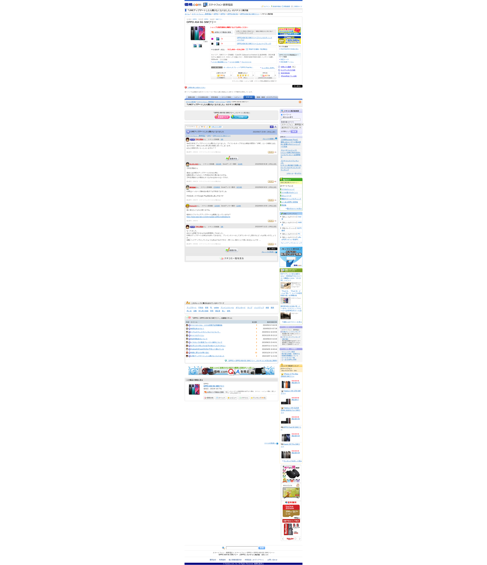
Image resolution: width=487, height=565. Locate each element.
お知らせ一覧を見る (294, 173)
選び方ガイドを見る (294, 209)
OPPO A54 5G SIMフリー (222, 136)
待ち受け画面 (203, 311)
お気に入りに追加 (216, 126)
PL (211, 308)
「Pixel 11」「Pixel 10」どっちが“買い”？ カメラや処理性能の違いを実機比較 (291, 293)
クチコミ (244, 398)
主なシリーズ (286, 196)
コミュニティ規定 (288, 352)
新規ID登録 (277, 6)
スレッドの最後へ (269, 139)
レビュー (233, 398)
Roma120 (193, 206)
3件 (222, 139)
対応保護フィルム (287, 62)
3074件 (239, 187)
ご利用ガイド (297, 6)
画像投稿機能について (290, 356)
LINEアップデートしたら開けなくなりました (207, 132)
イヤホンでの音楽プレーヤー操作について (206, 342)
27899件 (217, 187)
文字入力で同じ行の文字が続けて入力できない (208, 346)
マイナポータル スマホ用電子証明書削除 (206, 325)
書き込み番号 (288, 117)
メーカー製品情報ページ (220, 62)
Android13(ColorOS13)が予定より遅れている (207, 349)
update (216, 308)
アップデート (192, 308)
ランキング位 (259, 398)
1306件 (217, 206)
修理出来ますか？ (197, 329)
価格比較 (210, 398)
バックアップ (259, 308)
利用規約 (222, 560)
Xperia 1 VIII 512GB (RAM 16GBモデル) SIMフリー (290, 410)
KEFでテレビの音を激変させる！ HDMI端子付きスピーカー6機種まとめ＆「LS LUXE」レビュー (291, 277)
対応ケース (285, 59)
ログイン (267, 6)
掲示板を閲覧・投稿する (291, 354)
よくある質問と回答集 (289, 202)
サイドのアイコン (197, 335)
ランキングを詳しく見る (293, 461)
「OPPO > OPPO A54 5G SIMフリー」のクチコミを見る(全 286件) (252, 361)
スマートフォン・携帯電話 (205, 102)
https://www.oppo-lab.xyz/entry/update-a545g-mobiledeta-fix (208, 217)
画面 (267, 308)
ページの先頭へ (270, 443)
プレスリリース (246, 62)
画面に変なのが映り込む (200, 352)
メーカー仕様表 (234, 62)
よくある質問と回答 (289, 360)
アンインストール (227, 308)
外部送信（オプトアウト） (255, 560)
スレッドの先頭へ (268, 252)
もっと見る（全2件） (268, 67)
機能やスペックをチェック (291, 199)
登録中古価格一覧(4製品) (258, 49)
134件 (238, 206)
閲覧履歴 (287, 6)
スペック (221, 398)
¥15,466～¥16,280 (236, 49)
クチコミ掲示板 (191, 102)
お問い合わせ (272, 560)
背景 (211, 311)
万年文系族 (199, 139)
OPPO (195, 19)
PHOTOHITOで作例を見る (290, 49)
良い (223, 311)
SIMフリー (219, 19)
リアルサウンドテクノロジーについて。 (206, 332)
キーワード (287, 115)
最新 (272, 308)
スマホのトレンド (288, 189)
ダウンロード (241, 308)
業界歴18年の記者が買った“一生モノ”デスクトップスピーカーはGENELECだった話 (291, 308)
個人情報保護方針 (235, 560)
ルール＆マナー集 (288, 358)
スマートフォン (220, 102)
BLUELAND (194, 164)
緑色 (228, 311)
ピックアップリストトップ (292, 243)
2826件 (218, 164)
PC (299, 234)
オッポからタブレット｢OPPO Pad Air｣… (238, 67)
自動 (195, 311)
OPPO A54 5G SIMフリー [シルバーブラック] (254, 44)
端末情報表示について (199, 339)
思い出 (189, 311)
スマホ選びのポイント (289, 192)
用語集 (283, 205)
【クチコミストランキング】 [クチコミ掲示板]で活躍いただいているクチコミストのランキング (291, 165)
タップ (249, 308)
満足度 (217, 311)
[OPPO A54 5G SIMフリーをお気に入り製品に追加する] (221, 33)
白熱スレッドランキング (291, 332)
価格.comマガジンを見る (292, 322)
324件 (240, 164)
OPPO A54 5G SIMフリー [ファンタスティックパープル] (254, 39)
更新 (206, 308)
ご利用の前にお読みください (196, 87)
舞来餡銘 (193, 187)
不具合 (200, 308)
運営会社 (213, 560)
